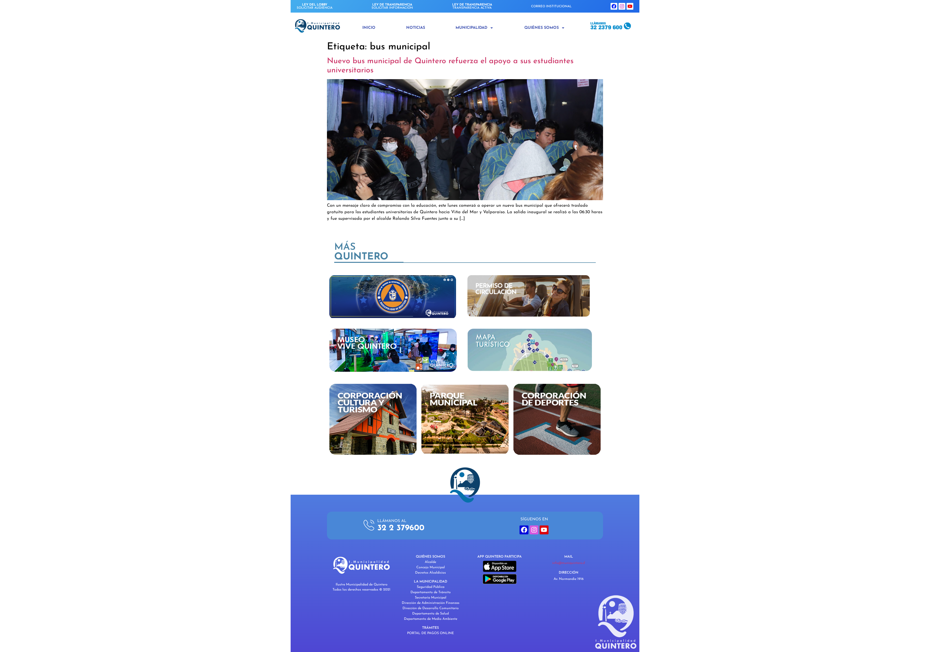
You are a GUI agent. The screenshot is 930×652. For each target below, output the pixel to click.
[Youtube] (630, 6)
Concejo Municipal (430, 567)
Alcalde (430, 562)
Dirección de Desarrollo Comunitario (431, 608)
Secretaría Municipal (430, 597)
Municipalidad (471, 28)
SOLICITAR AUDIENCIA (315, 6)
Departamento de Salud (430, 613)
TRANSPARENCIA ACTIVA (472, 6)
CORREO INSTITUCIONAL (551, 6)
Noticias (415, 28)
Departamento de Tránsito (431, 592)
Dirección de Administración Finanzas (430, 603)
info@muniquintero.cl (568, 563)
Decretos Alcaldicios (430, 573)
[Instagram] (622, 6)
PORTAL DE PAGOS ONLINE (430, 633)
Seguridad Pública (430, 587)
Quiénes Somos (541, 28)
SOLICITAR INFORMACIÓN (392, 6)
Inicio (368, 28)
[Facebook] (614, 6)
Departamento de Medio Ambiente (430, 619)
